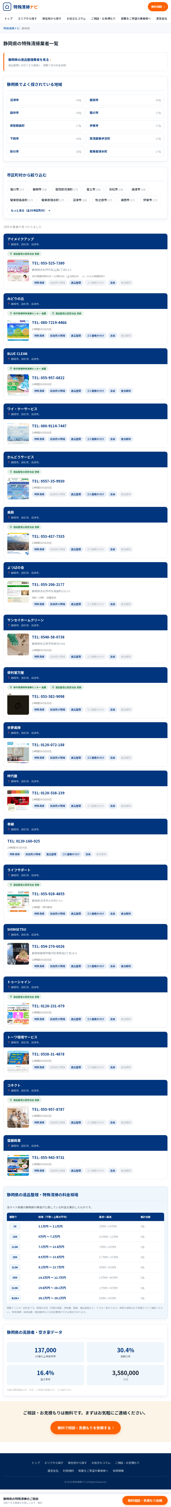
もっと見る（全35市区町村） (29, 210)
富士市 (94, 189)
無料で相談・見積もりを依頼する (84, 1427)
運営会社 (161, 18)
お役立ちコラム (76, 18)
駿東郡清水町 (52, 200)
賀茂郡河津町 (66, 189)
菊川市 (17, 189)
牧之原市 (103, 200)
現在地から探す (51, 18)
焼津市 (139, 189)
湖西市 (128, 200)
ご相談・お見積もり (103, 18)
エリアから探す (27, 18)
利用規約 (68, 1471)
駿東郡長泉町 (21, 200)
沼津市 (80, 200)
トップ (8, 18)
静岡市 (40, 189)
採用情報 (118, 1471)
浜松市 (116, 189)
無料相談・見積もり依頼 (145, 1500)
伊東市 (150, 200)
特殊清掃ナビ (11, 28)
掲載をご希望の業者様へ (136, 18)
